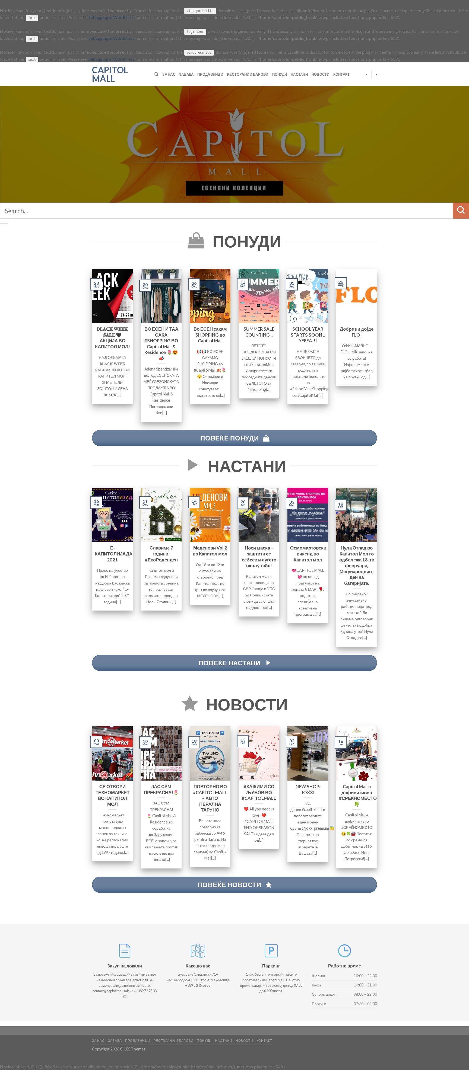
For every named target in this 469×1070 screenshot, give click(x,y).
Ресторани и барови (247, 74)
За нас (168, 74)
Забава (186, 74)
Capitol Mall (110, 74)
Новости (320, 74)
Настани (299, 74)
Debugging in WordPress (110, 17)
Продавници (210, 74)
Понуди (279, 74)
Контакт (341, 74)
